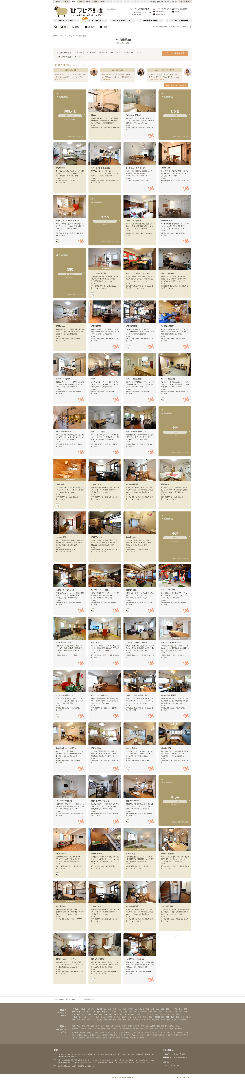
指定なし (140, 52)
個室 (112, 52)
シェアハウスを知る (140, 9)
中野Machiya (96, 748)
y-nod (93, 379)
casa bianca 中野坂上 (99, 273)
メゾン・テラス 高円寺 (99, 1065)
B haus (93, 115)
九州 (102, 2)
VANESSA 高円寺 (167, 854)
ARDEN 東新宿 (131, 326)
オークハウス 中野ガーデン (101, 695)
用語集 (176, 11)
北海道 (58, 2)
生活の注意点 (160, 14)
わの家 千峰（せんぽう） (65, 590)
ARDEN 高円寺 (131, 1065)
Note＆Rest (165, 1012)
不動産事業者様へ (150, 21)
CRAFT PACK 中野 (168, 590)
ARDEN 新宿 (96, 326)
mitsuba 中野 (166, 748)
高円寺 (174, 797)
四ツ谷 (174, 111)
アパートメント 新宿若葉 (100, 168)
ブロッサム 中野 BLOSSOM (136, 643)
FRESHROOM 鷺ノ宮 (64, 801)
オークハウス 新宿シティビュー (138, 273)
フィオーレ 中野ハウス (64, 695)
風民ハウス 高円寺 (98, 959)
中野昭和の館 (131, 590)
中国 (95, 2)
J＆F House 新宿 (167, 273)
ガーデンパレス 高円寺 (64, 1065)
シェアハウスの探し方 (163, 9)
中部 (81, 2)
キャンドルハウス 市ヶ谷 (135, 168)
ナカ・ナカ (95, 643)
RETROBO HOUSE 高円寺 (136, 1012)
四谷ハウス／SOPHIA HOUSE (67, 221)
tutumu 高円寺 (96, 854)
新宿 (70, 269)
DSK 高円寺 (60, 906)
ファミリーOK (90, 52)
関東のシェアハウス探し (62, 36)
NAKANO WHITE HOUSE (171, 643)
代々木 (104, 217)
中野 (175, 428)
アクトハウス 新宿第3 (134, 379)
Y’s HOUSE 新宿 (167, 326)
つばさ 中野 (60, 484)
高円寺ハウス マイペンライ (66, 959)
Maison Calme (131, 748)
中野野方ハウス (97, 537)
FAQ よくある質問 (180, 9)
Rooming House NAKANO (66, 748)
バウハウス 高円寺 (63, 1012)
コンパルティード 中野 (99, 590)
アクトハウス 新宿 (98, 432)
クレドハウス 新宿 (168, 379)
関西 (88, 2)
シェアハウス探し (66, 21)
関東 (73, 2)
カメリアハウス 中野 (63, 643)
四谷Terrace (60, 168)
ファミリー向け (94, 21)
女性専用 (78, 52)
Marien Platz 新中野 (168, 695)
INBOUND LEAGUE (63, 432)
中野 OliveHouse (132, 801)
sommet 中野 (61, 537)
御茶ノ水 (70, 111)
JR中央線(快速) (81, 36)
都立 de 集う (130, 854)
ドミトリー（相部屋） (125, 52)
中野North (165, 484)
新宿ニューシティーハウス (136, 432)
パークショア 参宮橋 (133, 221)
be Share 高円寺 (132, 484)
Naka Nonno (131, 537)
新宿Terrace (60, 326)
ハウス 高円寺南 (167, 906)
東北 (66, 2)
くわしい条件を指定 (175, 53)
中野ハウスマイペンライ (100, 801)
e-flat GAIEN (166, 168)
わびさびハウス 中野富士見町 (137, 695)
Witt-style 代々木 (167, 221)
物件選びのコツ (161, 11)
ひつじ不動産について (122, 21)
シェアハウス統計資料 (178, 21)
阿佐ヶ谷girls (61, 854)
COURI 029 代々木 (63, 379)
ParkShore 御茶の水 (133, 115)
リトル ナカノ (96, 484)
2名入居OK (103, 52)
